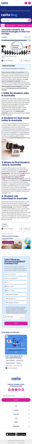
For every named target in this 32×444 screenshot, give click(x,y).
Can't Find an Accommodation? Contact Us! (13, 68)
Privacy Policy (20, 443)
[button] (6, 282)
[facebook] (9, 389)
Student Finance (10, 363)
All (2, 25)
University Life (21, 25)
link (5, 139)
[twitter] (16, 389)
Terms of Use (11, 443)
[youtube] (22, 389)
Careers (19, 363)
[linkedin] (19, 389)
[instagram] (12, 389)
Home (2, 9)
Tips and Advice (10, 25)
